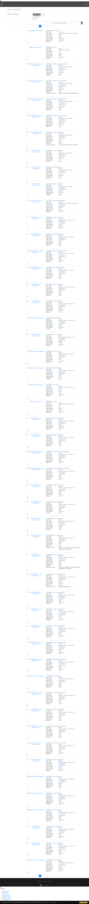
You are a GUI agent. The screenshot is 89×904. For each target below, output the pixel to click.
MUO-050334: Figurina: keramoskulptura (54, 334)
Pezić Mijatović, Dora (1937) (64, 50)
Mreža (42, 14)
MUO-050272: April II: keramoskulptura (54, 826)
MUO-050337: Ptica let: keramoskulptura (54, 284)
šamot (60, 73)
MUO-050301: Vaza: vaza (51, 401)
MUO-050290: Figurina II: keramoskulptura (54, 518)
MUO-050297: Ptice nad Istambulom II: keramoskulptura (57, 451)
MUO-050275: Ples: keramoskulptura (53, 776)
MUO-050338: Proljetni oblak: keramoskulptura (55, 267)
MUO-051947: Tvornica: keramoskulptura (54, 150)
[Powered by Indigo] (44, 885)
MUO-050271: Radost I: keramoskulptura (54, 843)
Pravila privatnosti (53, 902)
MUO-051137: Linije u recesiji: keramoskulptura (55, 200)
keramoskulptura (62, 68)
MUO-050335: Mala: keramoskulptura (53, 317)
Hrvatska (60, 37)
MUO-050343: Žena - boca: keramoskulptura (55, 217)
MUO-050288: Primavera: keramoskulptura (54, 554)
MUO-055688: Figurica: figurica (52, 30)
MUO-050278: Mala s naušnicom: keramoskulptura (56, 726)
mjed (60, 494)
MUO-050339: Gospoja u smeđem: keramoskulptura (56, 250)
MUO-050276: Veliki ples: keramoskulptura (54, 759)
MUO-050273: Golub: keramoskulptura (54, 809)
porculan (60, 277)
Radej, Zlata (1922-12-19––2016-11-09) (66, 220)
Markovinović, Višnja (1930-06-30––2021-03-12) (68, 203)
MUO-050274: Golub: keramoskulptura (54, 793)
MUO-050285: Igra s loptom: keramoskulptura (55, 609)
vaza (60, 51)
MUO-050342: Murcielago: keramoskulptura (55, 234)
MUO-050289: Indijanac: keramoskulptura (54, 535)
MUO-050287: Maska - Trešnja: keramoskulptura (56, 574)
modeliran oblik (17, 9)
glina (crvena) (61, 40)
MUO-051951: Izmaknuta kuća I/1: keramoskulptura (56, 80)
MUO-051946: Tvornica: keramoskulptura (54, 167)
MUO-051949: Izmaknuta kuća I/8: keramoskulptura (56, 115)
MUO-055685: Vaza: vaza (51, 47)
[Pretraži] (82, 23)
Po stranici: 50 (36, 16)
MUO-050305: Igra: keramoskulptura (53, 351)
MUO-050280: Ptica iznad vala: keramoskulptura (56, 692)
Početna (85, 4)
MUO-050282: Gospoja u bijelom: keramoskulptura (56, 659)
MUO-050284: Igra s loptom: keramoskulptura (55, 625)
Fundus (60, 41)
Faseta (35, 14)
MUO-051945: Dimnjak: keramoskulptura (54, 183)
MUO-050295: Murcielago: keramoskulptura (55, 485)
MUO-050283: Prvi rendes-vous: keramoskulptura (56, 642)
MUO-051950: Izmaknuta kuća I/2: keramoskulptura (56, 98)
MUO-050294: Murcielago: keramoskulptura (55, 501)
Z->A (34, 18)
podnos (60, 388)
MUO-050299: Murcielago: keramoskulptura (55, 434)
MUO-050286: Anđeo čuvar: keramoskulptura (55, 592)
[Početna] (1, 4)
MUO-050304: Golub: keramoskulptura (54, 368)
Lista (39, 14)
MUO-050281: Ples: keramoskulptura (53, 676)
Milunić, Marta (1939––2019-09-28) (66, 66)
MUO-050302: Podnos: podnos (52, 384)
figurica (60, 34)
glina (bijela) (61, 142)
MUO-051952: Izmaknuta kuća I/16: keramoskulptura (56, 64)
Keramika (60, 32)
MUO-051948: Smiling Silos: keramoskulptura (55, 132)
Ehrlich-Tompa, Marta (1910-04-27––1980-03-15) (68, 33)
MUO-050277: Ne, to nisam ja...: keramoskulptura (56, 743)
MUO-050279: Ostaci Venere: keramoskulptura (55, 709)
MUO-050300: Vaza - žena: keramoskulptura (55, 418)
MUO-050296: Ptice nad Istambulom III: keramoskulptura (57, 468)
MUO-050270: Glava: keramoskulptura (54, 860)
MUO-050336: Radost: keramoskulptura (54, 301)
